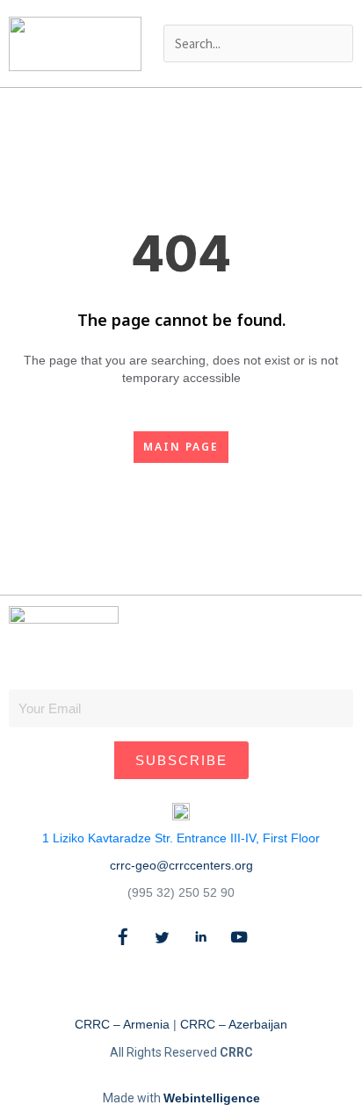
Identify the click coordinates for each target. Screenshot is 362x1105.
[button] (258, 12)
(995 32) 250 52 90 (181, 892)
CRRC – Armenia (122, 1024)
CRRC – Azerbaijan (233, 1024)
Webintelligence (211, 1098)
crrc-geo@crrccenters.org (181, 865)
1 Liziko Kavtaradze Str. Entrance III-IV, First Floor (181, 838)
